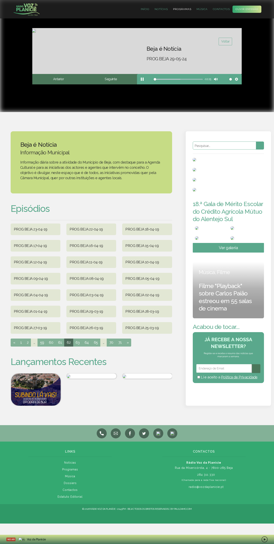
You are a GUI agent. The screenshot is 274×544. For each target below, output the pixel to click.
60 (51, 342)
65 (96, 342)
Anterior (58, 79)
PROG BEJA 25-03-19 (142, 328)
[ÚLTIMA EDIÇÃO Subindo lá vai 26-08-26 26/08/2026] (35, 389)
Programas (182, 9)
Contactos (221, 9)
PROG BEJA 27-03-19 (30, 328)
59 (42, 342)
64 (87, 342)
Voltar (225, 41)
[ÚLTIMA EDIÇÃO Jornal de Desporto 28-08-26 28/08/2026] (91, 376)
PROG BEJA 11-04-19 (86, 262)
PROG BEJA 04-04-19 (31, 295)
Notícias (161, 9)
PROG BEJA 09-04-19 (31, 278)
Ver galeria (228, 247)
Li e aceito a (229, 377)
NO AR (10, 539)
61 (60, 342)
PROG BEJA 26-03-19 (86, 328)
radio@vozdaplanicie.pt (206, 486)
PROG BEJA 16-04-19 (86, 246)
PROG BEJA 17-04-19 (30, 246)
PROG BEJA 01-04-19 (30, 311)
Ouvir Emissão (246, 9)
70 (111, 342)
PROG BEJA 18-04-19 (142, 229)
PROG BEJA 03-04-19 (87, 295)
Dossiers (70, 483)
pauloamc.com (183, 509)
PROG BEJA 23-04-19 (30, 229)
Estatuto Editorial (70, 496)
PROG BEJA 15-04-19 (142, 246)
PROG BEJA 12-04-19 (30, 262)
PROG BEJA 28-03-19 (142, 311)
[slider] (174, 79)
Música (202, 9)
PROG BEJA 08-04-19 (87, 278)
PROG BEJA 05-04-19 (142, 278)
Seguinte (111, 79)
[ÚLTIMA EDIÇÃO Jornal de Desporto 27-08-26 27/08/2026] (147, 376)
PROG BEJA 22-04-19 (86, 229)
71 (120, 342)
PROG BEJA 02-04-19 (142, 295)
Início (145, 9)
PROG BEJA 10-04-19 (142, 262)
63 (78, 342)
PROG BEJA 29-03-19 (86, 311)
